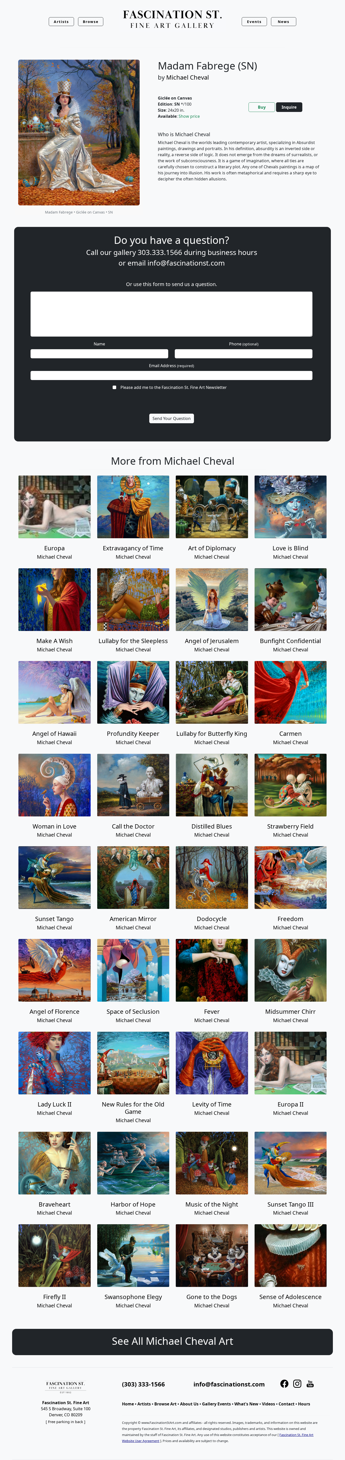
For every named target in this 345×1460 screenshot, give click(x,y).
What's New (246, 1404)
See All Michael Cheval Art (172, 1341)
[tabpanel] (239, 160)
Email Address (171, 365)
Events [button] (254, 21)
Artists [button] (61, 21)
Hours (304, 1404)
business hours (232, 252)
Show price (189, 116)
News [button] (283, 21)
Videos (268, 1404)
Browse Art (165, 1404)
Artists (144, 1404)
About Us (189, 1404)
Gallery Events (216, 1404)
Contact (286, 1404)
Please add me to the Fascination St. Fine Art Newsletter (173, 387)
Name (99, 344)
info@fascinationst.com (186, 263)
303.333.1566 (160, 252)
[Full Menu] (172, 19)
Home (128, 1404)
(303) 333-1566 (143, 1384)
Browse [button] (91, 21)
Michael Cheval (187, 77)
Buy (262, 107)
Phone (243, 344)
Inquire (289, 107)
